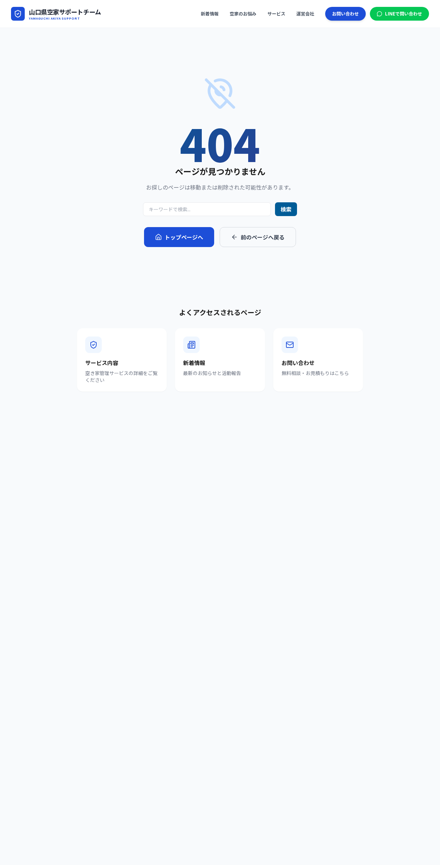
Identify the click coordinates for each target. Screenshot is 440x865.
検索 (286, 209)
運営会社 (305, 13)
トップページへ (184, 237)
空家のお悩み (243, 13)
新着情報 (210, 13)
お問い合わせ (345, 13)
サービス (276, 13)
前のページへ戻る (263, 237)
